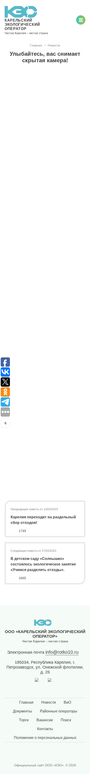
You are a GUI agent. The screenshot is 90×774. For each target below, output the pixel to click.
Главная (26, 702)
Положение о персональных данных (45, 738)
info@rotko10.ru (61, 652)
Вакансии (44, 720)
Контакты (45, 729)
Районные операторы (58, 711)
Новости (48, 702)
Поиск (66, 720)
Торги (24, 720)
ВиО (67, 702)
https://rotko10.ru (20, 239)
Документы (22, 711)
